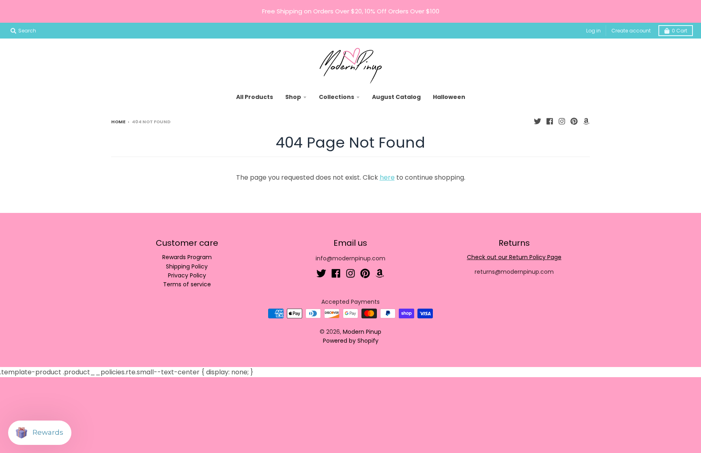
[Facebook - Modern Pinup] (549, 121)
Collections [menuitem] (336, 97)
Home (118, 121)
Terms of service (187, 284)
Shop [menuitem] (293, 97)
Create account (631, 30)
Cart (679, 30)
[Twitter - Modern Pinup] (537, 121)
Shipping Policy (187, 266)
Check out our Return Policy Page (514, 257)
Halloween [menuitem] (449, 97)
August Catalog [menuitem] (396, 97)
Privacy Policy (187, 275)
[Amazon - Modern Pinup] (586, 121)
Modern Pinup (362, 332)
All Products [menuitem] (254, 97)
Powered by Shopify (350, 341)
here (387, 177)
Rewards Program (187, 257)
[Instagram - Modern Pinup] (562, 121)
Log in (593, 30)
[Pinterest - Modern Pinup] (574, 121)
